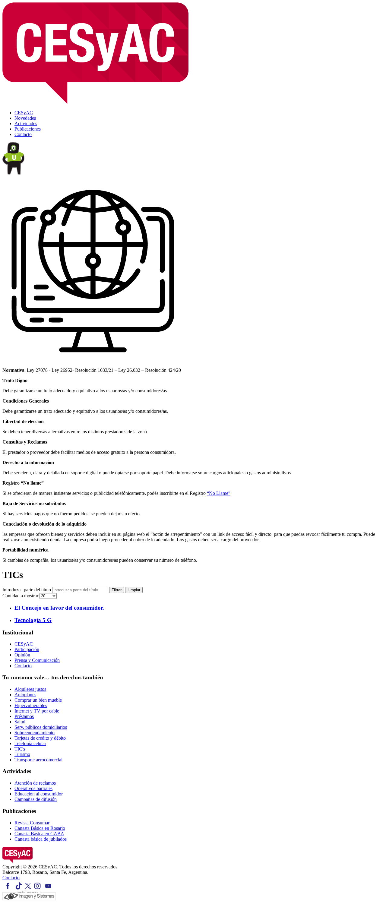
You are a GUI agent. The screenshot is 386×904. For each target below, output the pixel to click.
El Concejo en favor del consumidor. (59, 608)
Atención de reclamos (35, 782)
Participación (26, 649)
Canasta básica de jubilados (40, 839)
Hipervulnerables (30, 705)
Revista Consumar (31, 822)
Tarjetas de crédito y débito (40, 738)
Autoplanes (25, 694)
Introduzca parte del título (27, 589)
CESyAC (23, 643)
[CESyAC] (17, 861)
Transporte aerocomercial (38, 759)
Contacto (23, 665)
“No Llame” (218, 493)
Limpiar (134, 590)
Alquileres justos (30, 689)
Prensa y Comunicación (37, 660)
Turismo (22, 754)
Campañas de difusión (35, 799)
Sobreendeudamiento (34, 732)
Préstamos (24, 716)
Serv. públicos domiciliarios (40, 727)
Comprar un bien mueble (38, 700)
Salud (19, 721)
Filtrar (117, 590)
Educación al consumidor (38, 793)
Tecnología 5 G (33, 620)
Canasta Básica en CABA (39, 833)
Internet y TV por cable (36, 710)
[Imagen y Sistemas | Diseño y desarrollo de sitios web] (29, 898)
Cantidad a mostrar (21, 595)
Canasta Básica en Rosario (39, 828)
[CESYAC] (95, 102)
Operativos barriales (33, 788)
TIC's (19, 748)
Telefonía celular (30, 743)
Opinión (22, 654)
